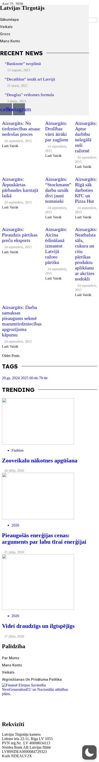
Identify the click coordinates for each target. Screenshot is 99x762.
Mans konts (10, 41)
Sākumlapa (9, 19)
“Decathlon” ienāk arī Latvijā (30, 79)
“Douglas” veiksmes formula (29, 95)
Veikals (6, 27)
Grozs (5, 34)
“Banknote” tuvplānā (23, 63)
